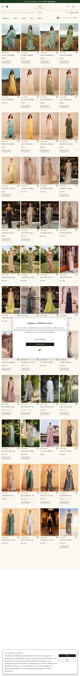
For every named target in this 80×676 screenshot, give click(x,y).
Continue (40, 344)
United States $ (40, 339)
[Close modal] (65, 320)
